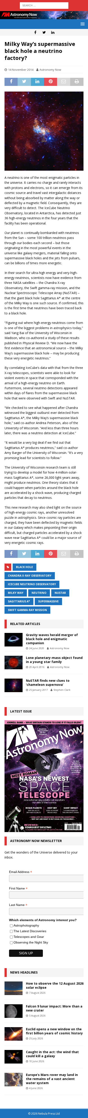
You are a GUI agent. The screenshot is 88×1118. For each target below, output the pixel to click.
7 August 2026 (37, 992)
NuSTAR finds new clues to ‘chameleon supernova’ (47, 682)
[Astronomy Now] (44, 16)
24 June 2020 (36, 648)
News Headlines (24, 972)
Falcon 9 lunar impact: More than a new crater (54, 1008)
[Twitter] (44, 32)
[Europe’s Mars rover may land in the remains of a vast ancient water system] (14, 1079)
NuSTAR (60, 593)
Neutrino (39, 593)
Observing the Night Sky (31, 942)
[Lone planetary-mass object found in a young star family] (14, 662)
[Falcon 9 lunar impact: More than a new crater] (14, 1011)
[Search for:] (44, 5)
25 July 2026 (36, 1038)
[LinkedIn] (53, 32)
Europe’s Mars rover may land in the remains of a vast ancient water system (52, 1079)
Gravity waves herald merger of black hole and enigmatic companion (52, 639)
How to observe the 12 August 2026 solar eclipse (54, 985)
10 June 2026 (36, 1061)
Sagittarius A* (19, 601)
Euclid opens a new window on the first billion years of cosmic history (54, 1031)
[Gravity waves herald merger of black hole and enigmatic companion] (14, 639)
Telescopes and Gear (29, 937)
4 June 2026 (36, 1088)
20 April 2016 (36, 667)
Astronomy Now (50, 70)
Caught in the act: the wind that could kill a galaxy (52, 1054)
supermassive (48, 601)
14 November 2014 (20, 70)
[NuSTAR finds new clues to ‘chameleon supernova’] (14, 685)
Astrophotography (26, 925)
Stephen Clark (61, 689)
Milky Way (15, 593)
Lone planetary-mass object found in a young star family (54, 660)
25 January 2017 (38, 689)
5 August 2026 (37, 1015)
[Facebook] (35, 32)
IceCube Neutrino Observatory (32, 584)
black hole (24, 567)
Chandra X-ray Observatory (29, 576)
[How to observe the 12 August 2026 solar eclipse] (14, 988)
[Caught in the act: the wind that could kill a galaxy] (14, 1057)
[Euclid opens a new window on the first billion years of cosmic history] (14, 1034)
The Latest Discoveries (30, 931)
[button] (82, 23)
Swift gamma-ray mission (27, 610)
